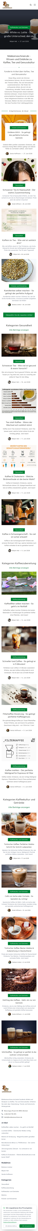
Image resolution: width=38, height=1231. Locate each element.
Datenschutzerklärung (9, 1222)
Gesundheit (19, 185)
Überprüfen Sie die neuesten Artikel (19, 315)
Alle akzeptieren (27, 1226)
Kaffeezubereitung (19, 599)
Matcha (4, 1195)
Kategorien (6, 1180)
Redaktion (6, 1163)
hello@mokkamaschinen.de (13, 1117)
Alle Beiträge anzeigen (19, 330)
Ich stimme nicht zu (11, 1226)
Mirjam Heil (5, 1171)
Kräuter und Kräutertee (19, 127)
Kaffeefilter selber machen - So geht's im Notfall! (17, 1127)
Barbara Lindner (7, 1167)
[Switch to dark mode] (31, 5)
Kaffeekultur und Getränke (19, 27)
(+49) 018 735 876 (10, 1114)
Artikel (5, 1123)
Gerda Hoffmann (7, 1174)
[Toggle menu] (35, 5)
